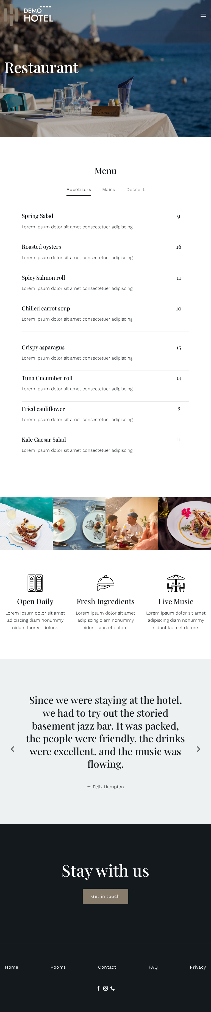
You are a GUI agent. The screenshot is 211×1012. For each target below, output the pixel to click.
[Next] (202, 523)
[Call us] (112, 976)
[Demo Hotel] (29, 15)
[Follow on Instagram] (105, 976)
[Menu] (203, 15)
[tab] (78, 189)
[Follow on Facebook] (98, 976)
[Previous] (9, 523)
